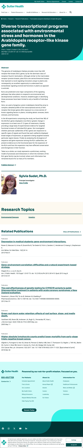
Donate (64, 1)
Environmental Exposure (10, 217)
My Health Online (39, 1)
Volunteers (66, 394)
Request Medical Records (29, 398)
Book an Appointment (53, 1)
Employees (66, 381)
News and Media (69, 388)
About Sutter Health (48, 381)
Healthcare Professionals (70, 384)
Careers (71, 1)
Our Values (45, 398)
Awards (44, 388)
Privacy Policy (23, 446)
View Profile (23, 183)
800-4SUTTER (7, 377)
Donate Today (29, 410)
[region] (41, 442)
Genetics (32, 217)
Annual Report (47, 384)
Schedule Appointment (28, 381)
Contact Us (78, 1)
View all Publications (71, 232)
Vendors (65, 391)
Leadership (45, 394)
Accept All (74, 445)
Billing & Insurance (27, 394)
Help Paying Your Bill (28, 401)
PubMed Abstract (7, 165)
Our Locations (26, 388)
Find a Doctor (26, 384)
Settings (73, 440)
